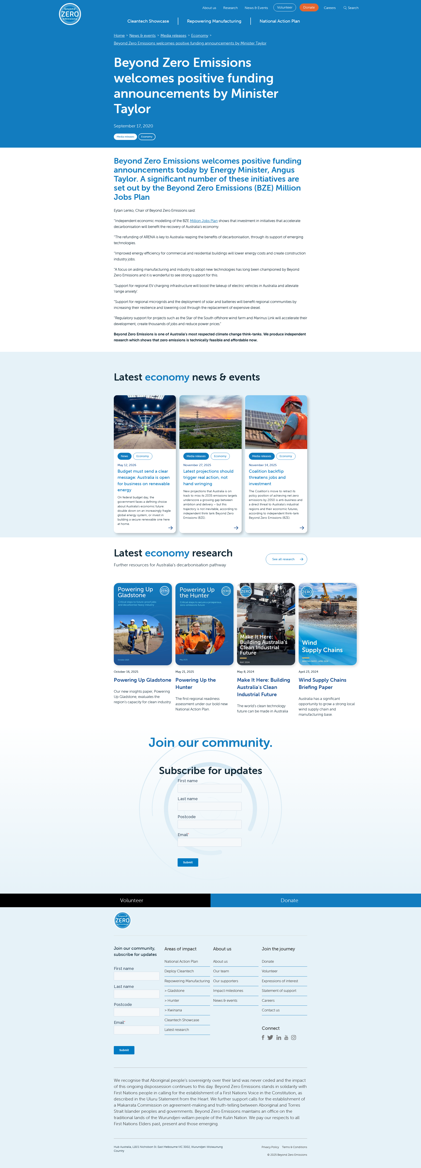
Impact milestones (228, 990)
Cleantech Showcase (148, 21)
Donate (309, 7)
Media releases (125, 136)
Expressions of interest (280, 980)
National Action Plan (280, 21)
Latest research (176, 1029)
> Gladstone (174, 990)
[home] (70, 14)
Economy (146, 136)
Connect (271, 1028)
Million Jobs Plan (204, 220)
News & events (225, 1000)
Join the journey (278, 949)
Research (230, 7)
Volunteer (284, 7)
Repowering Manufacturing (214, 21)
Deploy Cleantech (179, 971)
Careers (330, 7)
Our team (221, 971)
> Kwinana (173, 1010)
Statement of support (279, 990)
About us (209, 7)
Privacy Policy (270, 1147)
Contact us (271, 1010)
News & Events (256, 7)
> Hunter (171, 1000)
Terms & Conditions (294, 1147)
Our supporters (225, 980)
